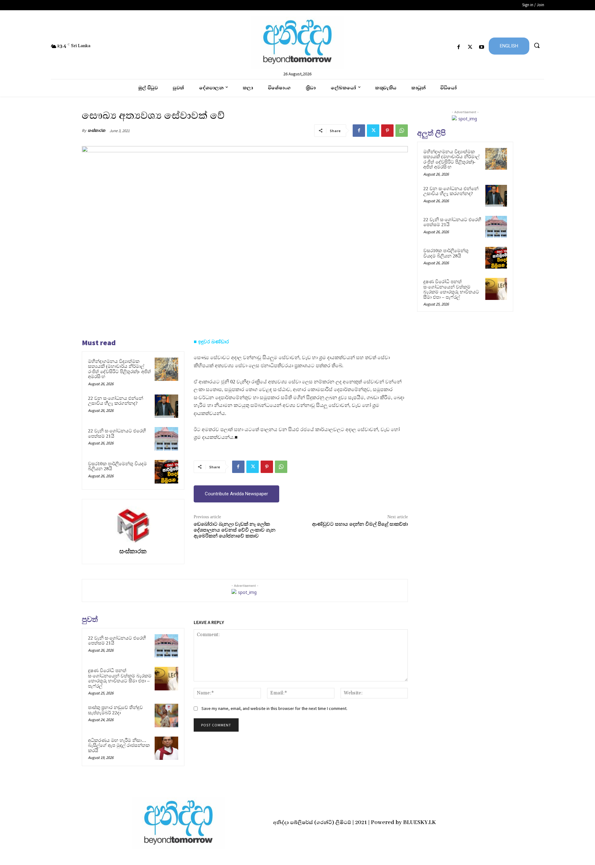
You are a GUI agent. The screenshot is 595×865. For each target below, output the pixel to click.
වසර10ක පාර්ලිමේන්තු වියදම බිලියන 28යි (446, 253)
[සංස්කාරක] (133, 524)
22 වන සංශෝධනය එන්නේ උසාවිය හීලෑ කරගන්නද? (115, 401)
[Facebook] (458, 47)
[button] (536, 45)
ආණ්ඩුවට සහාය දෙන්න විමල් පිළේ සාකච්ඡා (360, 524)
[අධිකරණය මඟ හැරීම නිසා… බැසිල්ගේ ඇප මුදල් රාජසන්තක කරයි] (166, 748)
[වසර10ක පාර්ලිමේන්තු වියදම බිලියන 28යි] (166, 472)
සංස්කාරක (96, 130)
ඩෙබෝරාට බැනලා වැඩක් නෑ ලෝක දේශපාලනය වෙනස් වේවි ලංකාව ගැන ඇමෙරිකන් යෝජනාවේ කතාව (234, 530)
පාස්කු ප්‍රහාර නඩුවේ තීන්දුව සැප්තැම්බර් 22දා (115, 710)
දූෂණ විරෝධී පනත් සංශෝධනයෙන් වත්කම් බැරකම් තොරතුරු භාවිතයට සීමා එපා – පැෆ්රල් (120, 678)
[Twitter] (470, 47)
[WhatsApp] (401, 130)
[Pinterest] (387, 130)
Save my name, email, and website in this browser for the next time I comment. (274, 708)
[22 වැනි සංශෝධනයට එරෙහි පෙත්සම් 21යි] (166, 439)
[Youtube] (482, 47)
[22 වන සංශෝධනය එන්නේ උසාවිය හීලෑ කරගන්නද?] (166, 406)
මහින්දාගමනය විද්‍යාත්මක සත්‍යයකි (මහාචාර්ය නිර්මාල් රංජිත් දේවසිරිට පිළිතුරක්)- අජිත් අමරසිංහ (119, 369)
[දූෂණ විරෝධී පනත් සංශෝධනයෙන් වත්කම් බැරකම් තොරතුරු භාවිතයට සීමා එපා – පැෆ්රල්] (166, 678)
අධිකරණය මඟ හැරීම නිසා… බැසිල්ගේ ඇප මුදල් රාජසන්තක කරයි (119, 745)
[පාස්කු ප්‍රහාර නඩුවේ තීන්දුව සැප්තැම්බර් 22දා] (166, 715)
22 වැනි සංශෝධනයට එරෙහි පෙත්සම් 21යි (117, 640)
